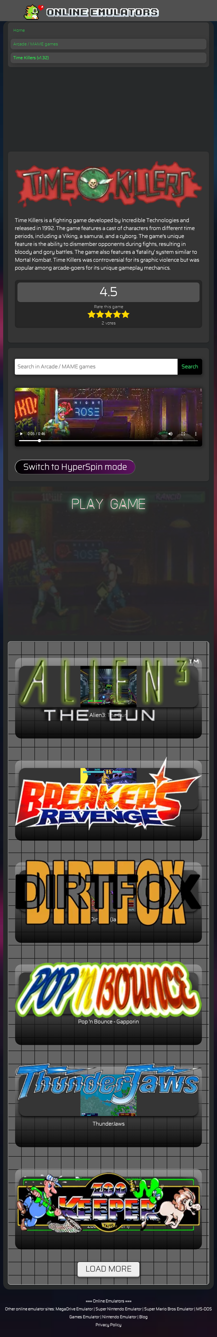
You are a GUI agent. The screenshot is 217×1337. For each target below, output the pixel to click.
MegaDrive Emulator (74, 1309)
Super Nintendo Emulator (119, 1309)
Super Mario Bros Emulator (168, 1309)
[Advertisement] (108, 107)
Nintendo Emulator (119, 1317)
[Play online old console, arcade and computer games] (83, 12)
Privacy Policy (108, 1325)
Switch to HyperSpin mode (75, 467)
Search (190, 366)
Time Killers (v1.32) (31, 58)
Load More (108, 1269)
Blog (143, 1317)
